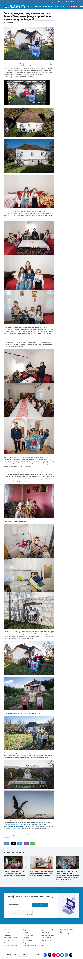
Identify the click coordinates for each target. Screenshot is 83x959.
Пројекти (48, 6)
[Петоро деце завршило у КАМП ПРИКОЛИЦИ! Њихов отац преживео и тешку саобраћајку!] (15, 862)
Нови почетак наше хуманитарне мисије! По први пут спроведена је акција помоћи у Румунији (41, 874)
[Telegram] (19, 843)
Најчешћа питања (47, 938)
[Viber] (26, 843)
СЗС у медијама (9, 940)
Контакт (44, 945)
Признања (7, 935)
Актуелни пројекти (48, 935)
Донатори (26, 938)
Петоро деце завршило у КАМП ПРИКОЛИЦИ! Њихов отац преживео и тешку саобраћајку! (15, 874)
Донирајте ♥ (8, 930)
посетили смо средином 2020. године (17, 66)
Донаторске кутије (10, 938)
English (62, 2)
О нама (6, 932)
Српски (54, 2)
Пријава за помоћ (47, 930)
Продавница (27, 930)
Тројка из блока (28, 935)
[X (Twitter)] (13, 843)
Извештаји (58, 6)
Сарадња (7, 943)
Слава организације (10, 945)
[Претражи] (78, 1)
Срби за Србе (38, 6)
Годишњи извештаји (29, 945)
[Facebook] (6, 843)
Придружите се (47, 940)
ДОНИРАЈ (75, 6)
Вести (30, 6)
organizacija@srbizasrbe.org (69, 934)
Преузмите (7, 837)
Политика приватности (49, 943)
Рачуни (25, 943)
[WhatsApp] (32, 843)
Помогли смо (46, 932)
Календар (26, 932)
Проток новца (27, 940)
